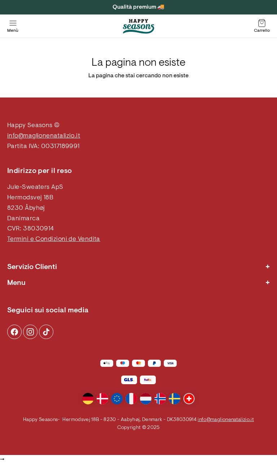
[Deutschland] (88, 398)
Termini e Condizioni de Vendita (53, 239)
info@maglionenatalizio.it (43, 136)
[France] (131, 398)
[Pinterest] (30, 332)
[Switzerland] (189, 398)
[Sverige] (174, 398)
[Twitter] (46, 332)
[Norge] (160, 398)
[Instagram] (14, 332)
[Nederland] (145, 398)
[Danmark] (102, 398)
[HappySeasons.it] (138, 26)
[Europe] (117, 398)
